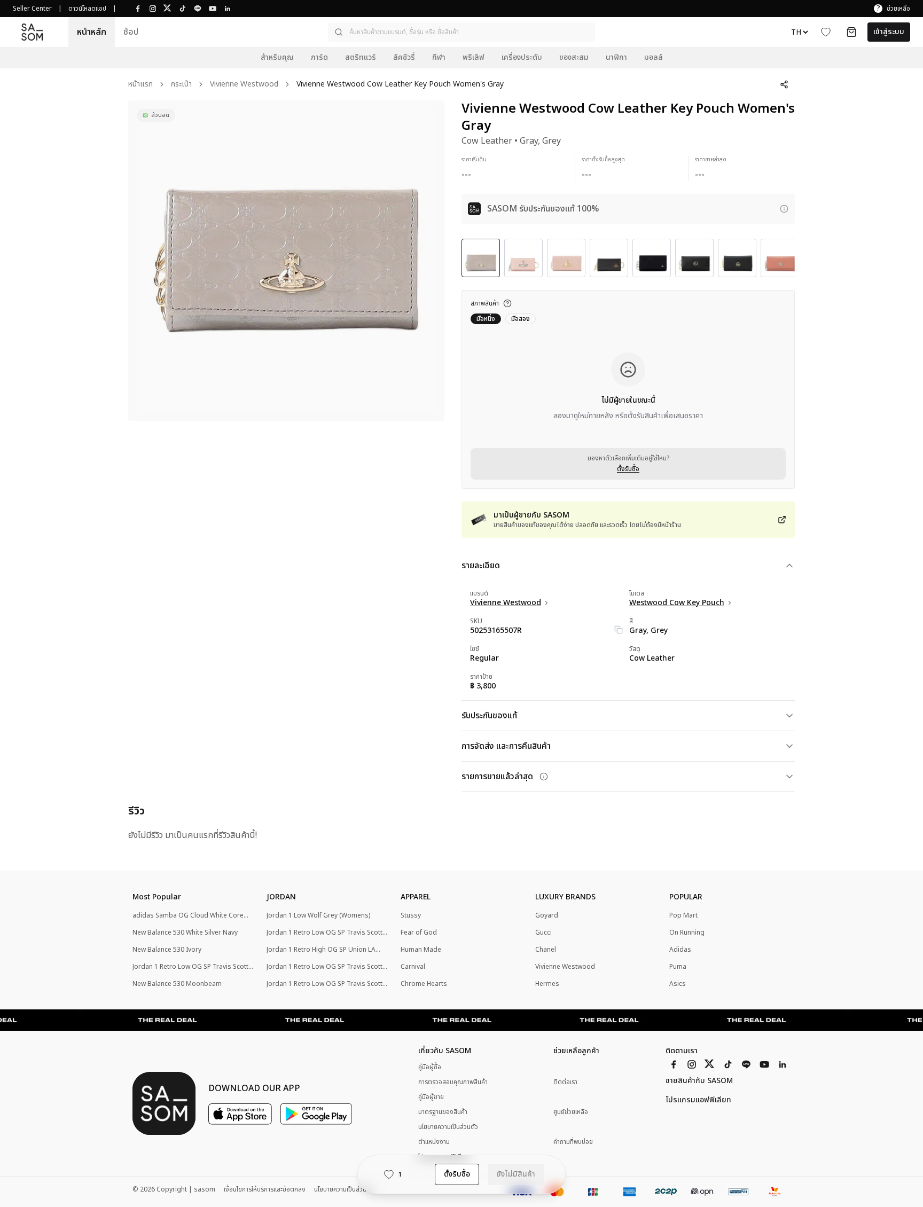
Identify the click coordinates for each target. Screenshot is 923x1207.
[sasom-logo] (32, 32)
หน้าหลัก (91, 32)
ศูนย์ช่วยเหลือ (570, 1112)
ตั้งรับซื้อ (628, 469)
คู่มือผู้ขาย (431, 1097)
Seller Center (32, 8)
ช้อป (130, 32)
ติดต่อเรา (565, 1082)
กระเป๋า (181, 84)
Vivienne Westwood (244, 84)
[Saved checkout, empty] (851, 32)
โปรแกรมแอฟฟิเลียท (698, 1100)
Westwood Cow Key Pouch (676, 603)
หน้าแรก (140, 84)
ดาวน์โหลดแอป (87, 8)
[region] (286, 260)
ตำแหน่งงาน (434, 1142)
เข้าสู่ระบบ (888, 31)
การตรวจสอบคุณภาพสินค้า (453, 1082)
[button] (461, 32)
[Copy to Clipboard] (618, 629)
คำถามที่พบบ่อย (573, 1142)
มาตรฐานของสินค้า (442, 1112)
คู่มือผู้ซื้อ (429, 1067)
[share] (784, 84)
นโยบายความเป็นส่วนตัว (448, 1127)
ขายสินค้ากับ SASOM (699, 1081)
